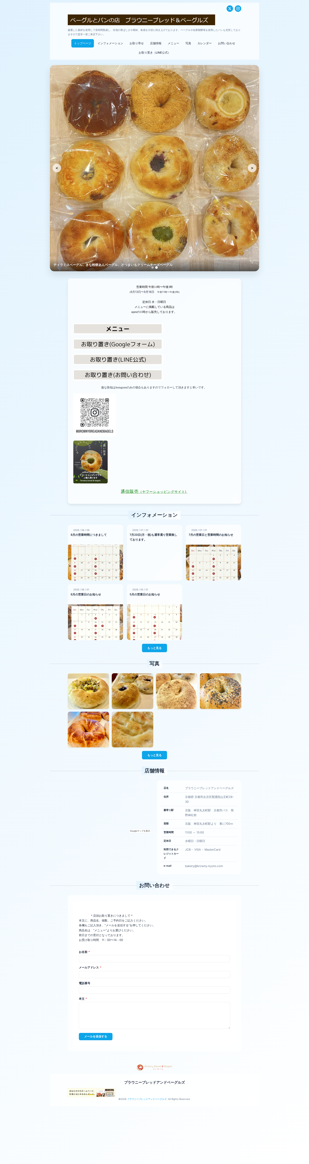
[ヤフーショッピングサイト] (154, 462)
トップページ (82, 43)
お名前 (84, 952)
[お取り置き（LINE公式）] (154, 359)
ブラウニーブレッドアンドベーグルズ (154, 1082)
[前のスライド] (57, 168)
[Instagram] (238, 8)
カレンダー (204, 43)
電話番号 (84, 983)
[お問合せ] (154, 374)
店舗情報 (155, 43)
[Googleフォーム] (154, 344)
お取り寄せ (136, 43)
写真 (188, 43)
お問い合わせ (226, 43)
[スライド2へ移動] (156, 267)
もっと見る (154, 648)
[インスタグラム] (154, 415)
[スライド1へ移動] (152, 267)
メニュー (173, 43)
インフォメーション (110, 43)
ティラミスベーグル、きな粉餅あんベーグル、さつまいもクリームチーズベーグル (113, 265)
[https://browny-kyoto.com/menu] (154, 328)
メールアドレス (90, 967)
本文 (83, 998)
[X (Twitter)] (230, 8)
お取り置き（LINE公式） (155, 52)
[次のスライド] (252, 168)
